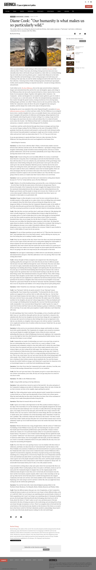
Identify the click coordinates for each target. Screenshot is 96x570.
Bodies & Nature (19, 16)
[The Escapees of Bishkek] (70, 50)
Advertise (40, 559)
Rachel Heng (16, 33)
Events (34, 559)
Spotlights (40, 11)
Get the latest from (74, 38)
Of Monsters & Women (79, 53)
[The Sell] (70, 65)
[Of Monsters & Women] (70, 59)
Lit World (27, 16)
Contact (17, 559)
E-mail (85, 34)
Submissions (28, 559)
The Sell (77, 62)
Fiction (7, 11)
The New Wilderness (27, 88)
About (11, 559)
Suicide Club (15, 530)
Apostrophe (50, 11)
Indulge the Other (80, 68)
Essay (14, 11)
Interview (13, 16)
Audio (59, 11)
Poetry (22, 11)
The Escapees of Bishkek (79, 47)
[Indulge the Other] (70, 72)
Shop (22, 559)
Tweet (80, 34)
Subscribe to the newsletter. (36, 547)
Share (75, 34)
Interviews (30, 11)
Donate (88, 6)
